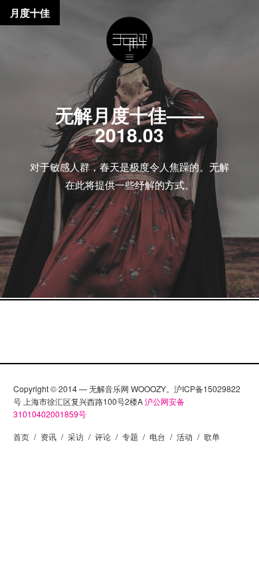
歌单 (212, 436)
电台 (157, 436)
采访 (76, 436)
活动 (185, 436)
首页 (21, 436)
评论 (103, 436)
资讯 (48, 436)
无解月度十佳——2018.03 (129, 124)
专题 (130, 436)
